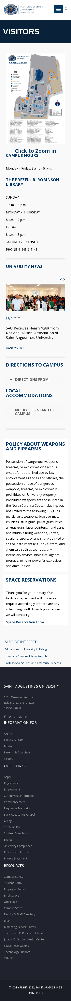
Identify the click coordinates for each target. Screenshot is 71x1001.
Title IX (8, 958)
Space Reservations (16, 945)
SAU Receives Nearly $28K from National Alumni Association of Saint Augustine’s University (32, 333)
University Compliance (18, 846)
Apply (7, 777)
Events (8, 839)
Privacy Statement (15, 858)
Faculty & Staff (13, 740)
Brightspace (11, 895)
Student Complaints (16, 833)
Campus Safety (13, 876)
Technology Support (17, 952)
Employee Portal (14, 889)
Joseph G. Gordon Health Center (24, 939)
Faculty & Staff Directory (19, 914)
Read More (14, 347)
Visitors (8, 759)
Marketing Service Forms (20, 927)
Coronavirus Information (19, 796)
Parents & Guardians (17, 752)
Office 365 (10, 902)
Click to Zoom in (35, 150)
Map (7, 920)
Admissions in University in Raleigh (26, 649)
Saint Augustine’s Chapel (19, 814)
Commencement (14, 802)
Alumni (8, 733)
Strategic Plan (12, 827)
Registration (11, 783)
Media (8, 746)
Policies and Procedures (19, 852)
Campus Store (13, 908)
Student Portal (13, 883)
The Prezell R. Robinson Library (24, 933)
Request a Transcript (17, 808)
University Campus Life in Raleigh (26, 656)
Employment (12, 789)
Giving (8, 821)
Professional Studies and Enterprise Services (33, 663)
